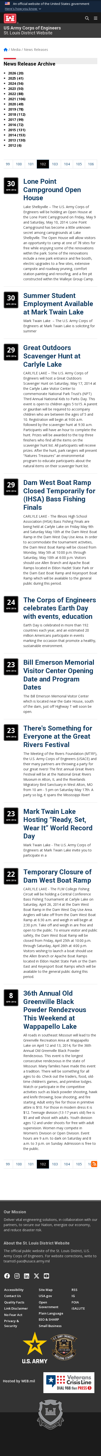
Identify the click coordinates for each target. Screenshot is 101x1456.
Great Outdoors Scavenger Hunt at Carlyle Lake (51, 356)
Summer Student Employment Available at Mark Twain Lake (58, 304)
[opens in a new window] (17, 1276)
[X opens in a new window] (36, 1276)
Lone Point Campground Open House (52, 189)
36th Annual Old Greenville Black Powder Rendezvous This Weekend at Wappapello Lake (54, 1009)
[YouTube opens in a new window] (46, 1276)
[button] (23, 8)
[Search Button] (85, 18)
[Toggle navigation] (93, 18)
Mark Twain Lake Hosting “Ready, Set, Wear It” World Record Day (58, 823)
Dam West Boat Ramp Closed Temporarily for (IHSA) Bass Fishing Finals (59, 495)
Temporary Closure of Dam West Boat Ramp (57, 876)
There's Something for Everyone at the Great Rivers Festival (57, 736)
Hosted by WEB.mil (19, 1381)
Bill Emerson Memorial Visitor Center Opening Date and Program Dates (58, 674)
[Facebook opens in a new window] (7, 1276)
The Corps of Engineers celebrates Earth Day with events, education (59, 608)
